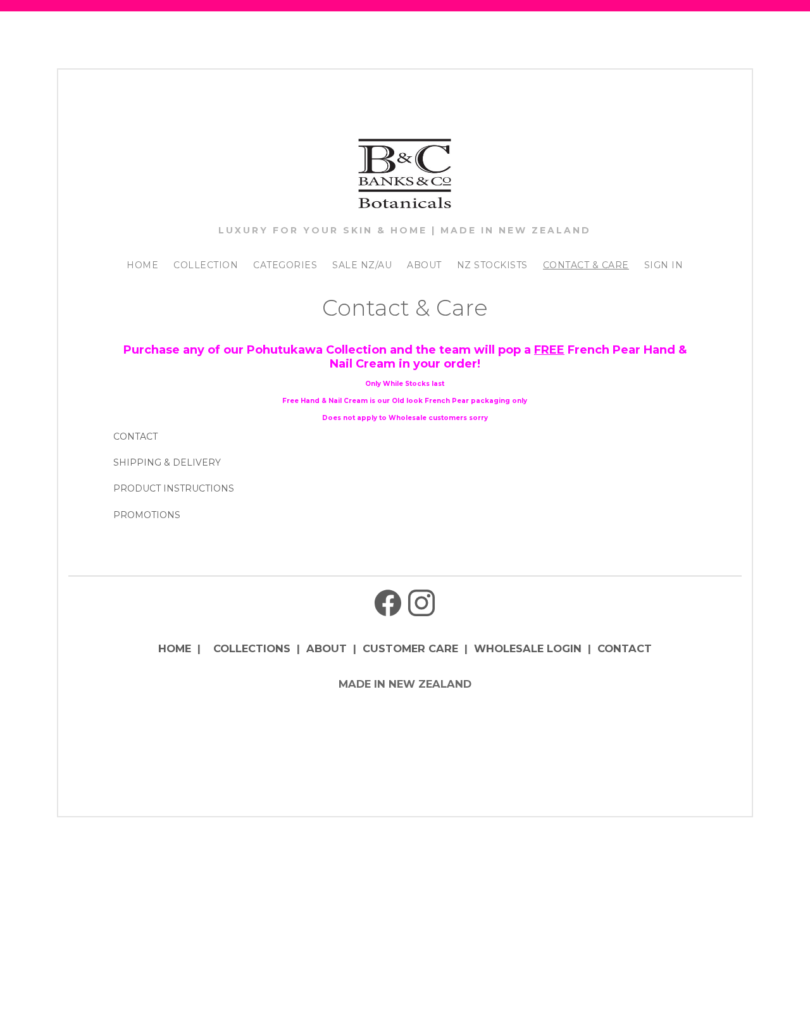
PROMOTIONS (146, 515)
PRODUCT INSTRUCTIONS (173, 488)
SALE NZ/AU (362, 265)
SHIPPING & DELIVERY (167, 462)
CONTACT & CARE (586, 265)
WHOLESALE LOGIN (528, 648)
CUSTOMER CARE (410, 648)
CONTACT (135, 436)
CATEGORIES (285, 265)
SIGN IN (663, 265)
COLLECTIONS (251, 648)
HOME (142, 265)
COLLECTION (205, 265)
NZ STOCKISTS (492, 265)
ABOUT (424, 265)
